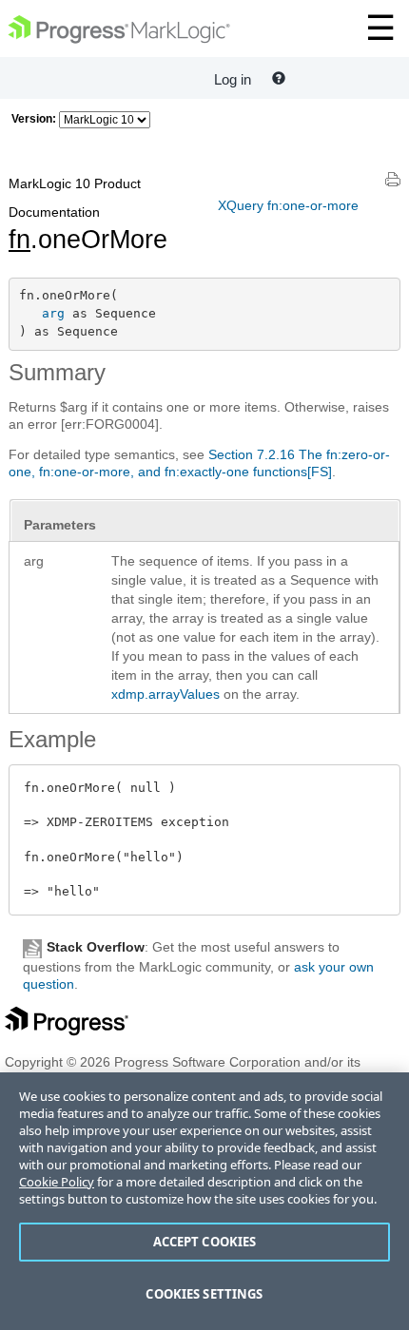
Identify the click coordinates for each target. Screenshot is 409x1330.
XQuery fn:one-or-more (288, 205)
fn (19, 239)
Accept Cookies (205, 1241)
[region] (204, 1201)
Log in (232, 79)
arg (53, 313)
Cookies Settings (204, 1293)
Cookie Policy (56, 1181)
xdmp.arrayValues (165, 694)
